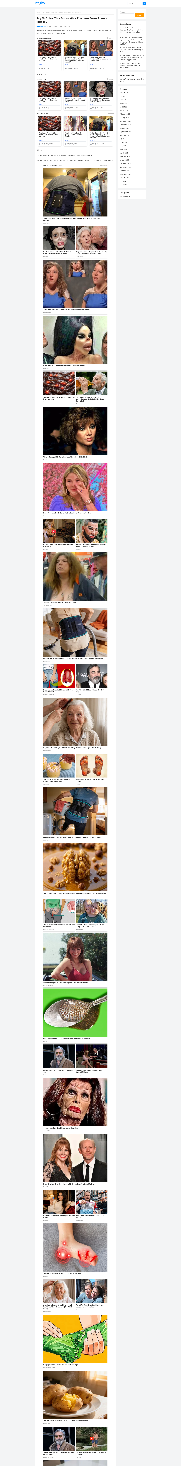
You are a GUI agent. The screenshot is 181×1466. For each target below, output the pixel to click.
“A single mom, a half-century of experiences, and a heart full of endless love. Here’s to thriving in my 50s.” (131, 41)
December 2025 (125, 121)
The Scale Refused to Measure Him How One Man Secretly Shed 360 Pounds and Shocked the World (131, 31)
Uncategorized (45, 12)
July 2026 (123, 96)
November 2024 (125, 167)
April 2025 (123, 149)
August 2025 (124, 135)
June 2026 (123, 100)
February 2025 (125, 156)
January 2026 (124, 117)
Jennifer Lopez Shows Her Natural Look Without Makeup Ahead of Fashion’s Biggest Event (132, 57)
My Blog (40, 2)
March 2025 (124, 153)
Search (122, 12)
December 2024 (125, 164)
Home (38, 12)
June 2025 (123, 142)
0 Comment (66, 26)
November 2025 (125, 125)
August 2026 (124, 93)
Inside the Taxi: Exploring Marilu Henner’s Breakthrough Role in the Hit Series (131, 65)
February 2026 (125, 114)
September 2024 (125, 174)
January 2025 (124, 160)
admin (49, 26)
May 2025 (123, 146)
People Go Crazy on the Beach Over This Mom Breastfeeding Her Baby (132, 50)
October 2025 (124, 128)
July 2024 (123, 181)
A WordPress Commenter (129, 79)
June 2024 (123, 185)
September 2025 (125, 132)
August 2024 (124, 178)
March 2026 (124, 110)
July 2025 (123, 139)
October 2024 (124, 171)
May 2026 (123, 103)
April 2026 (123, 107)
